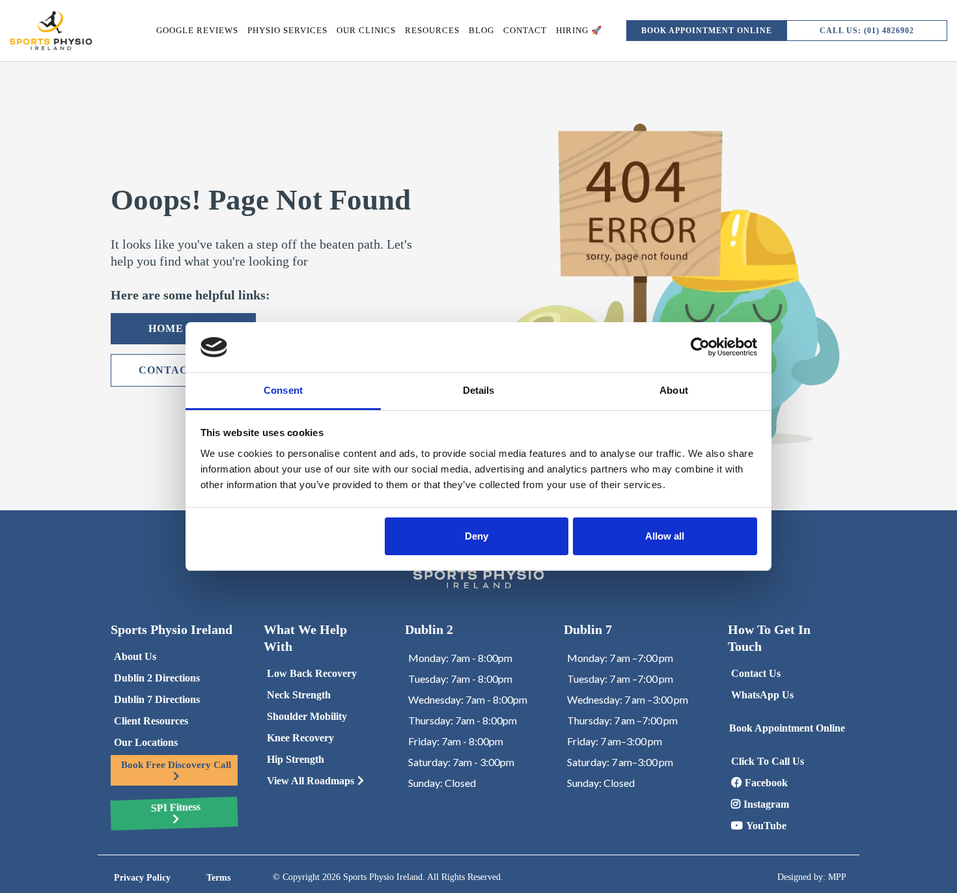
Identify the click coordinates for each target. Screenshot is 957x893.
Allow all (664, 536)
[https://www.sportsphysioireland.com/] (51, 30)
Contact (525, 30)
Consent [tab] (283, 390)
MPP (837, 877)
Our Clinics (366, 30)
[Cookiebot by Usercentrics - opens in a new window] (700, 347)
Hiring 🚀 (579, 30)
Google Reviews (197, 30)
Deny (476, 536)
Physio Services (287, 30)
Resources (432, 30)
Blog (481, 30)
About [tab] (673, 390)
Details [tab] (479, 390)
